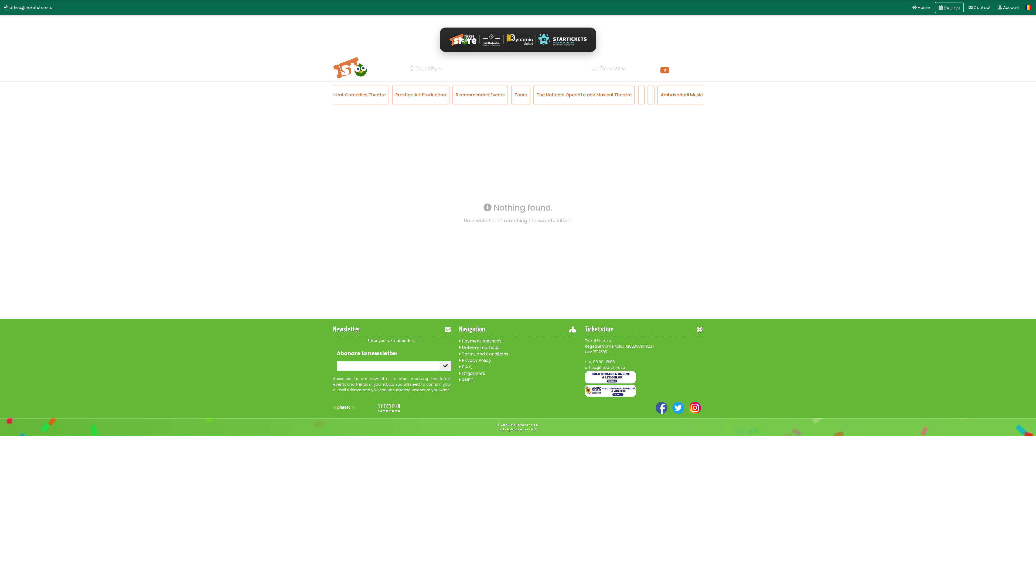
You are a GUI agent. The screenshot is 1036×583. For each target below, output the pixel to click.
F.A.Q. (467, 367)
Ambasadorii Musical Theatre (629, 95)
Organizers (473, 373)
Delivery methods (480, 347)
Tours (457, 95)
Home (923, 7)
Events (951, 7)
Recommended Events (416, 95)
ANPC (467, 380)
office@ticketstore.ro (31, 7)
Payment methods (481, 341)
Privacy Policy (476, 360)
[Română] (1028, 7)
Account (1011, 7)
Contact (982, 7)
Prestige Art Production (357, 95)
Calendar (610, 68)
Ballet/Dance (686, 95)
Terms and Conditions (484, 354)
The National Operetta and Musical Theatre (520, 95)
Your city (427, 68)
